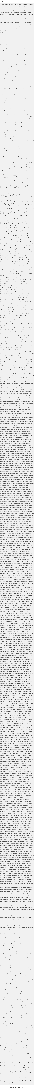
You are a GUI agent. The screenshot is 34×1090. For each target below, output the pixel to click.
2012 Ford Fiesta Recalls (20, 4)
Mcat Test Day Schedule (7, 4)
